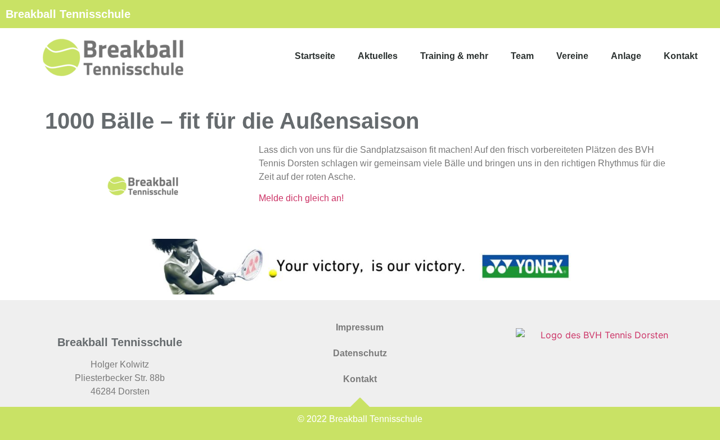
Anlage (626, 56)
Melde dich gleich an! (301, 198)
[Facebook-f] (683, 14)
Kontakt (681, 56)
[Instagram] (703, 14)
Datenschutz (360, 353)
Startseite (315, 56)
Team (522, 56)
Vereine (572, 56)
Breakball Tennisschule (68, 14)
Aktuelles (378, 56)
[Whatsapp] (644, 14)
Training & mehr (454, 56)
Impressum (360, 327)
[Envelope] (624, 14)
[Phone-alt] (663, 14)
